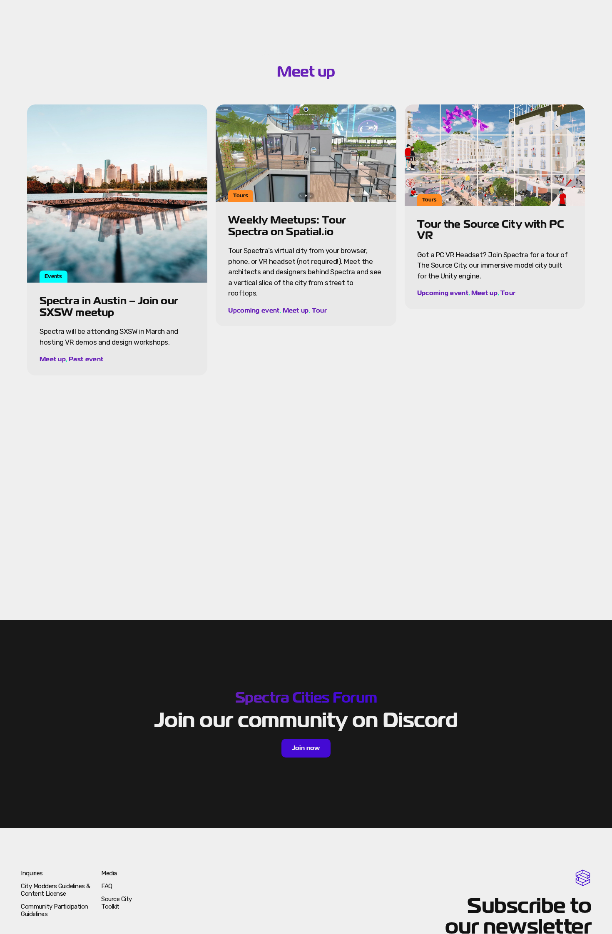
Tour (319, 310)
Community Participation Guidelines (54, 910)
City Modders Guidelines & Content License (55, 889)
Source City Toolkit (116, 902)
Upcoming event (253, 310)
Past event (86, 359)
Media (109, 873)
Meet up (53, 359)
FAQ (106, 886)
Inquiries (32, 873)
